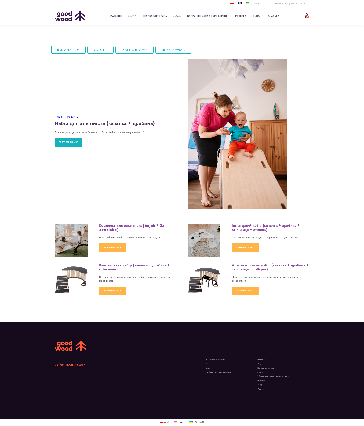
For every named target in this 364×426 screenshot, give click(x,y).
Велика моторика (155, 16)
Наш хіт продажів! (67, 117)
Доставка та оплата (215, 360)
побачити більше (68, 142)
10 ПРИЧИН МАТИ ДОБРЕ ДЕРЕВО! (208, 16)
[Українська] (247, 3)
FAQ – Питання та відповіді (282, 4)
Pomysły (273, 16)
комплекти (100, 50)
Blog (256, 16)
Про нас (258, 4)
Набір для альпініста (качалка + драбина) (105, 123)
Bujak (132, 16)
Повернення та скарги (216, 364)
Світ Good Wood (173, 50)
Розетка (240, 16)
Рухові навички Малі (134, 50)
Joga (177, 16)
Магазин (116, 16)
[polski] (232, 3)
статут (305, 4)
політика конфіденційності (218, 372)
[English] (240, 3)
